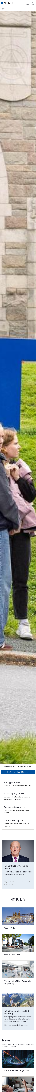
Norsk (6, 9)
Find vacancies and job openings (16, 1025)
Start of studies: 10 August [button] (18, 772)
